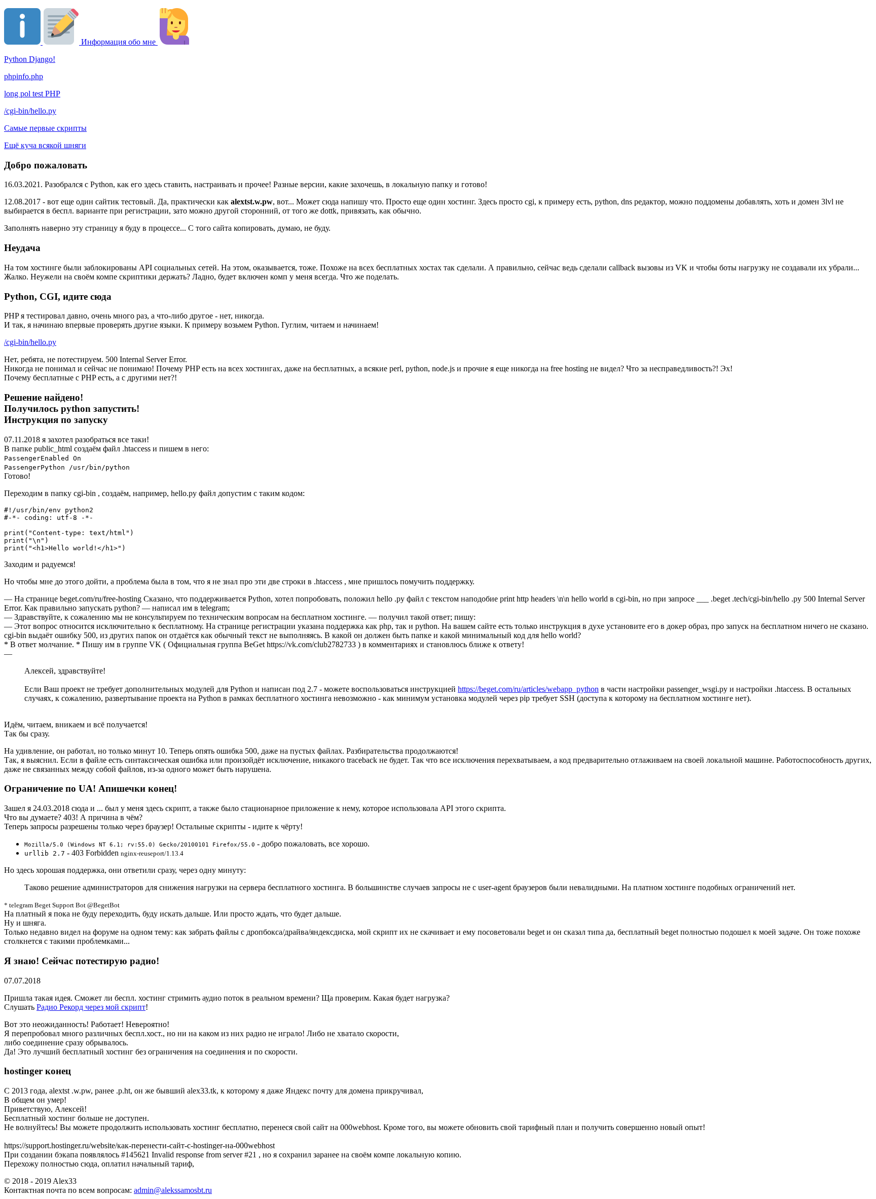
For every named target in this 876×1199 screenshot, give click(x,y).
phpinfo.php (23, 76)
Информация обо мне (118, 42)
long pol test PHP (32, 93)
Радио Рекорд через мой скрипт (90, 1007)
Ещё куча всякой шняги (45, 145)
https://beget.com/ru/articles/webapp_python (528, 689)
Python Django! (29, 59)
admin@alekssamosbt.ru (173, 1190)
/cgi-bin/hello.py (30, 111)
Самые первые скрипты (45, 128)
